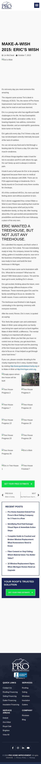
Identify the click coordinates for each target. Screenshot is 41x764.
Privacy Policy (21, 758)
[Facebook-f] (13, 748)
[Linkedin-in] (23, 748)
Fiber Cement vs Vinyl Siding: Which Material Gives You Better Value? (21, 555)
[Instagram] (18, 748)
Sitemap (32, 758)
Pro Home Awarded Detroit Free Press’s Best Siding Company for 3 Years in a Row (21, 515)
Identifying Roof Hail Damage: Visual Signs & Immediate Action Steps (22, 527)
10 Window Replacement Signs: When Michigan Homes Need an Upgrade (21, 567)
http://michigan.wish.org (26, 369)
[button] (36, 5)
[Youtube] (28, 748)
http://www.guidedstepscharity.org (23, 366)
